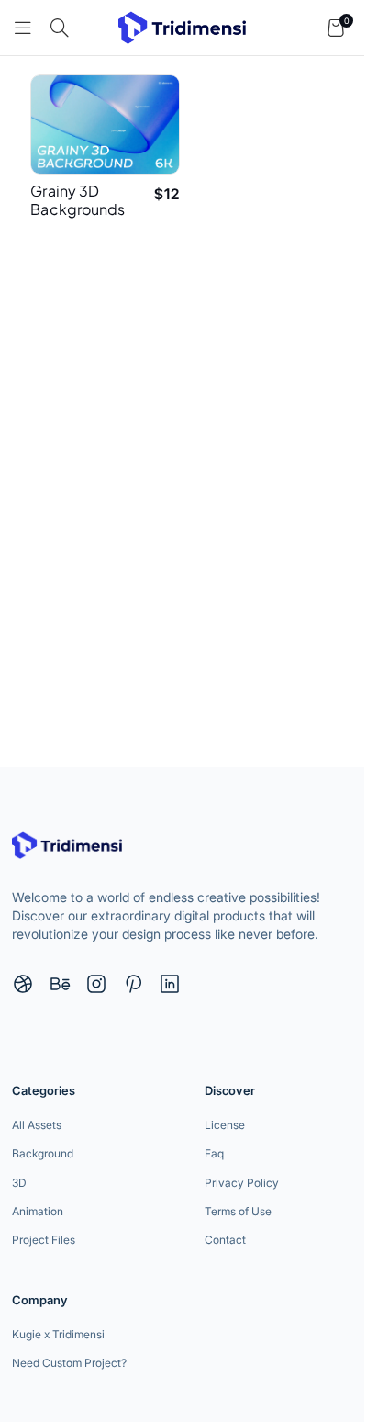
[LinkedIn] (170, 984)
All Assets (36, 1125)
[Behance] (60, 984)
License (225, 1125)
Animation (37, 1211)
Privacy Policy (242, 1183)
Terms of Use (238, 1211)
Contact (225, 1240)
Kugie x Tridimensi (58, 1334)
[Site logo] (182, 26)
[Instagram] (96, 984)
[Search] (59, 27)
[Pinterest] (133, 984)
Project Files (43, 1240)
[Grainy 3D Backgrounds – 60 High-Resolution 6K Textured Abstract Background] (105, 124)
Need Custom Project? (69, 1363)
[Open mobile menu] (23, 27)
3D (19, 1183)
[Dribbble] (23, 984)
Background (42, 1153)
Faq (214, 1153)
